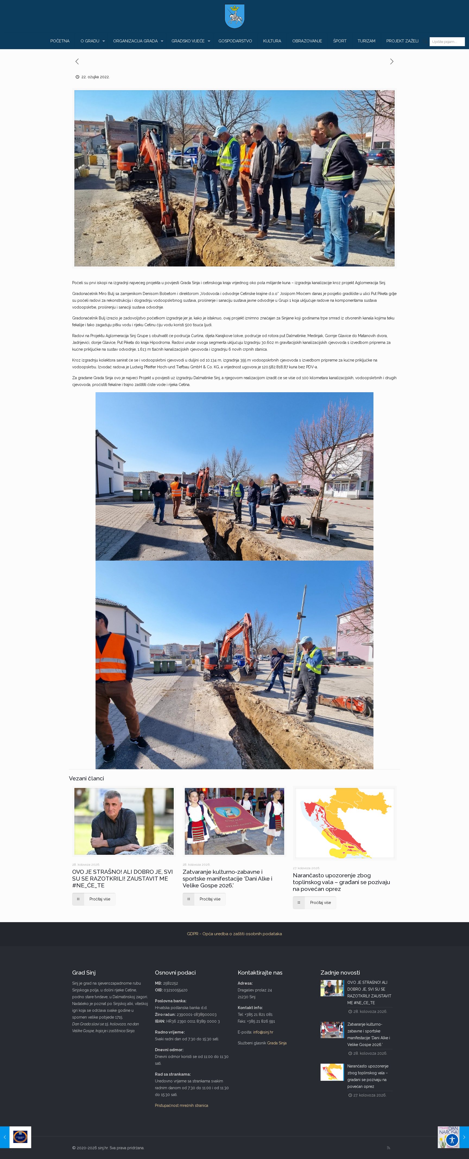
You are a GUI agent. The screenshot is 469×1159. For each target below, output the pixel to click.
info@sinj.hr (263, 1032)
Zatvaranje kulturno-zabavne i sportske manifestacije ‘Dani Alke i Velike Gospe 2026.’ (227, 878)
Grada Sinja (277, 1043)
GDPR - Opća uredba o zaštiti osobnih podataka (234, 933)
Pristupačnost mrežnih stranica (181, 1105)
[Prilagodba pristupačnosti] (452, 1140)
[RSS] (388, 1147)
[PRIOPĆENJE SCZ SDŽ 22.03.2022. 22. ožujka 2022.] (15, 1137)
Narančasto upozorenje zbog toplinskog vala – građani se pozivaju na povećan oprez (341, 882)
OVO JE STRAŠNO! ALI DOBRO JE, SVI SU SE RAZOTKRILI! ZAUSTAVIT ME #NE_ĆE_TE (122, 878)
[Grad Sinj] (234, 16)
